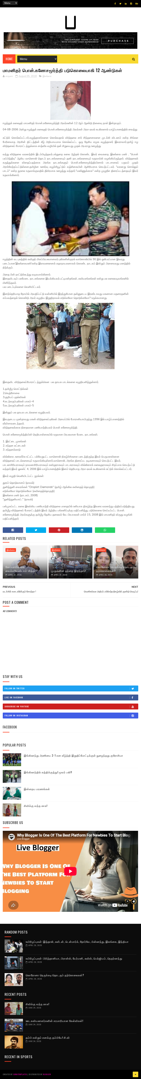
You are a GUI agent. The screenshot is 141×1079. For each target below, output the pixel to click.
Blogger (47, 1074)
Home (9, 59)
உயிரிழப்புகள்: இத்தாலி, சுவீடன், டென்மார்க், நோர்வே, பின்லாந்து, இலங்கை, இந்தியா (77, 941)
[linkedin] (126, 3)
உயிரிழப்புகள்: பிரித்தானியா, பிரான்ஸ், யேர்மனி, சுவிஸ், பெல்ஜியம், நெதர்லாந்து (74, 958)
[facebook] (115, 3)
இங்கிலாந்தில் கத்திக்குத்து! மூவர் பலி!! (48, 772)
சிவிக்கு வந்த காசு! (35, 806)
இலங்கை (47, 76)
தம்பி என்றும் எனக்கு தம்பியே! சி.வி (48, 1037)
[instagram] (131, 3)
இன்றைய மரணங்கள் (37, 789)
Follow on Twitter (15, 688)
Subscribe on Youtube (17, 706)
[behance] (136, 3)
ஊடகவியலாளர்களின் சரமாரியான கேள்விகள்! (54, 1021)
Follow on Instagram (16, 715)
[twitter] (120, 3)
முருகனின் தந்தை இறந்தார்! (68, 571)
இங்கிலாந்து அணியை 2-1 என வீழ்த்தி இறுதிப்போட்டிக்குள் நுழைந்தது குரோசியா (73, 755)
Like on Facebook (14, 697)
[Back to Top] (135, 1074)
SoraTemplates (20, 1074)
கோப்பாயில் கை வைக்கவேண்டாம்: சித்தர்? (22, 569)
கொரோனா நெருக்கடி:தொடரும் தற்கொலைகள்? (115, 569)
